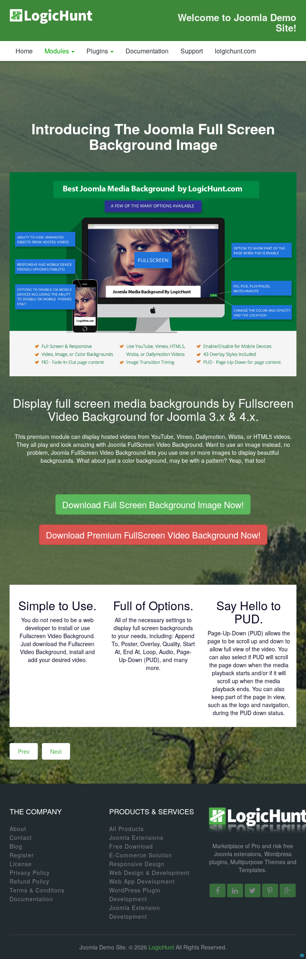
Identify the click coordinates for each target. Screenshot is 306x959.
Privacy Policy (30, 872)
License (21, 864)
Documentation (147, 50)
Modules (58, 50)
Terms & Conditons (37, 890)
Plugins (98, 50)
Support (191, 50)
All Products (126, 829)
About (18, 829)
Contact (21, 837)
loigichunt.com (235, 50)
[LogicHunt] (51, 16)
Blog (16, 846)
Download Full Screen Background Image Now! (153, 504)
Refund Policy (29, 881)
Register (22, 855)
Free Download (131, 846)
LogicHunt (161, 947)
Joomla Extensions (136, 837)
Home (24, 50)
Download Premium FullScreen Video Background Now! (153, 535)
